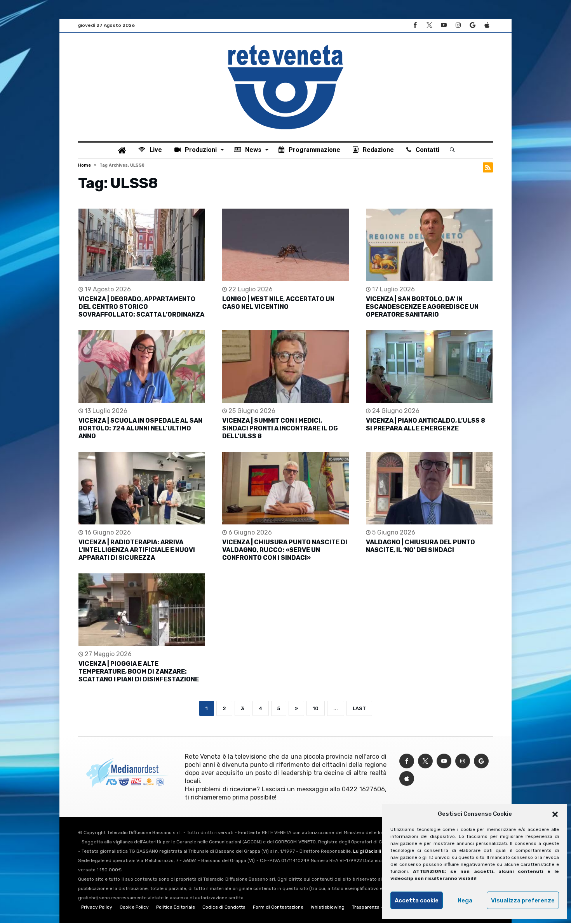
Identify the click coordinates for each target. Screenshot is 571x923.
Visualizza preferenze (523, 900)
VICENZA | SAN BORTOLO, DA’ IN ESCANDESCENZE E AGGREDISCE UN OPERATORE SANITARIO (422, 306)
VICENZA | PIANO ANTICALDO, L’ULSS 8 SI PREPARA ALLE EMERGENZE (425, 424)
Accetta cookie (417, 900)
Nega (465, 900)
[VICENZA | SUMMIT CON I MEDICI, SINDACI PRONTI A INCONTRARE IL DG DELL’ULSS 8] (285, 366)
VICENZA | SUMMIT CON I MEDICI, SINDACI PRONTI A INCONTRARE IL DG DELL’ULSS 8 (280, 428)
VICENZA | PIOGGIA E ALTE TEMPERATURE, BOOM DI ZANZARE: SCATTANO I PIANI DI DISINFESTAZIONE (138, 671)
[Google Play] (472, 25)
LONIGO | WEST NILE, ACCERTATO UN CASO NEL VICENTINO (278, 302)
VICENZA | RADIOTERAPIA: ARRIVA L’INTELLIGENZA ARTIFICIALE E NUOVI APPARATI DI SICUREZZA (136, 549)
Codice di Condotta (223, 907)
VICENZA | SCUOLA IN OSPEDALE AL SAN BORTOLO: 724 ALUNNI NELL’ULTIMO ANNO (140, 428)
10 (316, 708)
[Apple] (486, 25)
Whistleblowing (328, 907)
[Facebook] (415, 25)
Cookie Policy (134, 907)
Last (359, 708)
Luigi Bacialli (367, 851)
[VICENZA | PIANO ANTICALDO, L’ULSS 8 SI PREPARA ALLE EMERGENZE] (429, 366)
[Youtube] (443, 25)
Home (84, 165)
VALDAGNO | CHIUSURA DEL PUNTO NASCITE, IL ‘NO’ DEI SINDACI (420, 546)
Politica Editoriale (175, 907)
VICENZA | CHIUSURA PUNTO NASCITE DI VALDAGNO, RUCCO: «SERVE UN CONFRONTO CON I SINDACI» (284, 549)
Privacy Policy (96, 907)
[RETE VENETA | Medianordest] (285, 44)
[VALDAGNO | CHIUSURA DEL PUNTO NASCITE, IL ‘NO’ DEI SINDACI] (429, 488)
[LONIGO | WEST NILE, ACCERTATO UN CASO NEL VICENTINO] (285, 245)
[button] (555, 814)
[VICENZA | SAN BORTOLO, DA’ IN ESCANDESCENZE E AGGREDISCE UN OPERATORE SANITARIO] (429, 245)
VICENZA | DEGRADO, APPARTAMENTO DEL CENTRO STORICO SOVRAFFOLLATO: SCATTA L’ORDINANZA (141, 306)
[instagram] (458, 25)
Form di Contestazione (278, 907)
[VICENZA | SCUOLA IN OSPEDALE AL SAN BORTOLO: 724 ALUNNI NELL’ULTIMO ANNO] (141, 366)
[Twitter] (429, 25)
